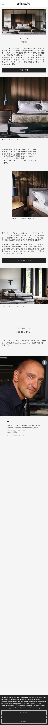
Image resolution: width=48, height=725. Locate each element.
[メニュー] (3, 3)
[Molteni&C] (24, 3)
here (30, 705)
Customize (24, 721)
